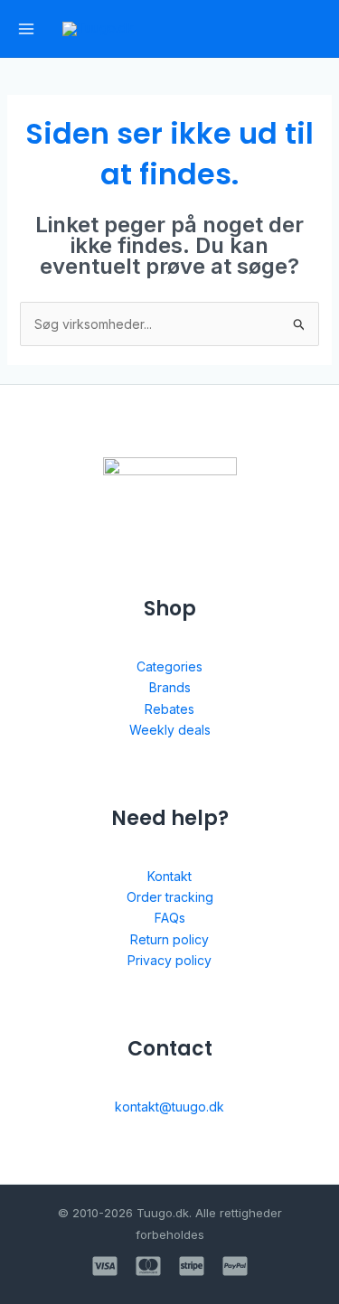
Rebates (169, 709)
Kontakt (169, 876)
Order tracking (170, 897)
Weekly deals (170, 729)
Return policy (169, 939)
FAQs (170, 917)
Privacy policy (169, 960)
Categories (169, 666)
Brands (170, 687)
